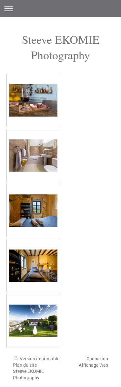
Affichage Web (93, 365)
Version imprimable (39, 358)
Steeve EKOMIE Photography (60, 47)
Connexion (97, 358)
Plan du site (25, 365)
